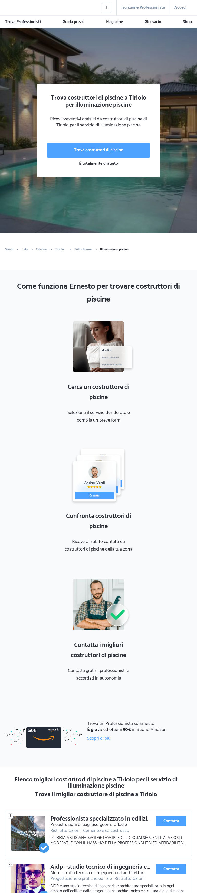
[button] (23, 22)
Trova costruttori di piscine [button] (98, 150)
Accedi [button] (180, 7)
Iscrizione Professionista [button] (143, 7)
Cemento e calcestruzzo (106, 830)
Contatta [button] (171, 820)
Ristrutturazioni (65, 830)
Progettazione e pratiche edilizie (81, 879)
